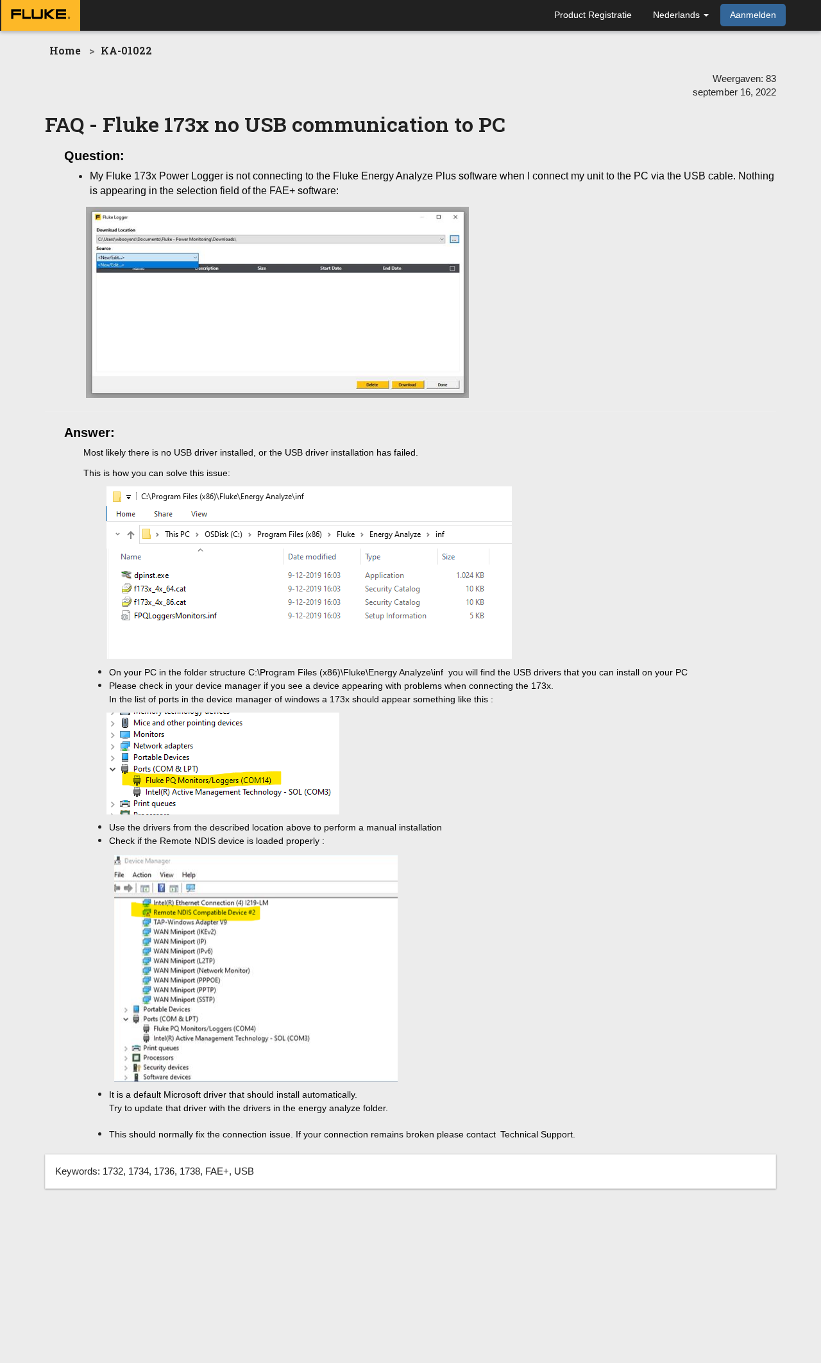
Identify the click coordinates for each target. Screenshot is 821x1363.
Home (65, 50)
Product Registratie (593, 15)
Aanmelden (753, 15)
